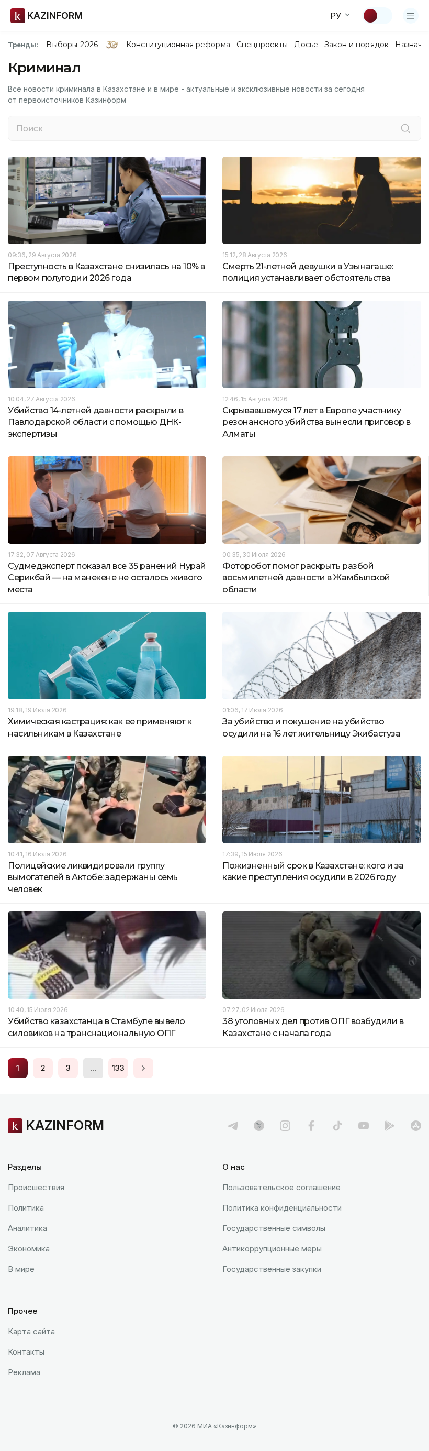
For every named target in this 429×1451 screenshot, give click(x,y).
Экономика (29, 1249)
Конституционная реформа (178, 44)
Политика (26, 1208)
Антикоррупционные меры (272, 1249)
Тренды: (23, 44)
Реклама (24, 1372)
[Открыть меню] (411, 16)
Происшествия (36, 1187)
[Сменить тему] (377, 15)
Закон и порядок (356, 44)
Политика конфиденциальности (282, 1208)
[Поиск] (405, 128)
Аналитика (27, 1228)
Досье (306, 44)
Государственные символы (273, 1228)
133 (118, 1067)
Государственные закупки (271, 1269)
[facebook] (311, 1125)
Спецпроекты (262, 44)
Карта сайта (31, 1331)
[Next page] (143, 1068)
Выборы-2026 (72, 44)
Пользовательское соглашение (281, 1187)
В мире (21, 1269)
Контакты (26, 1352)
